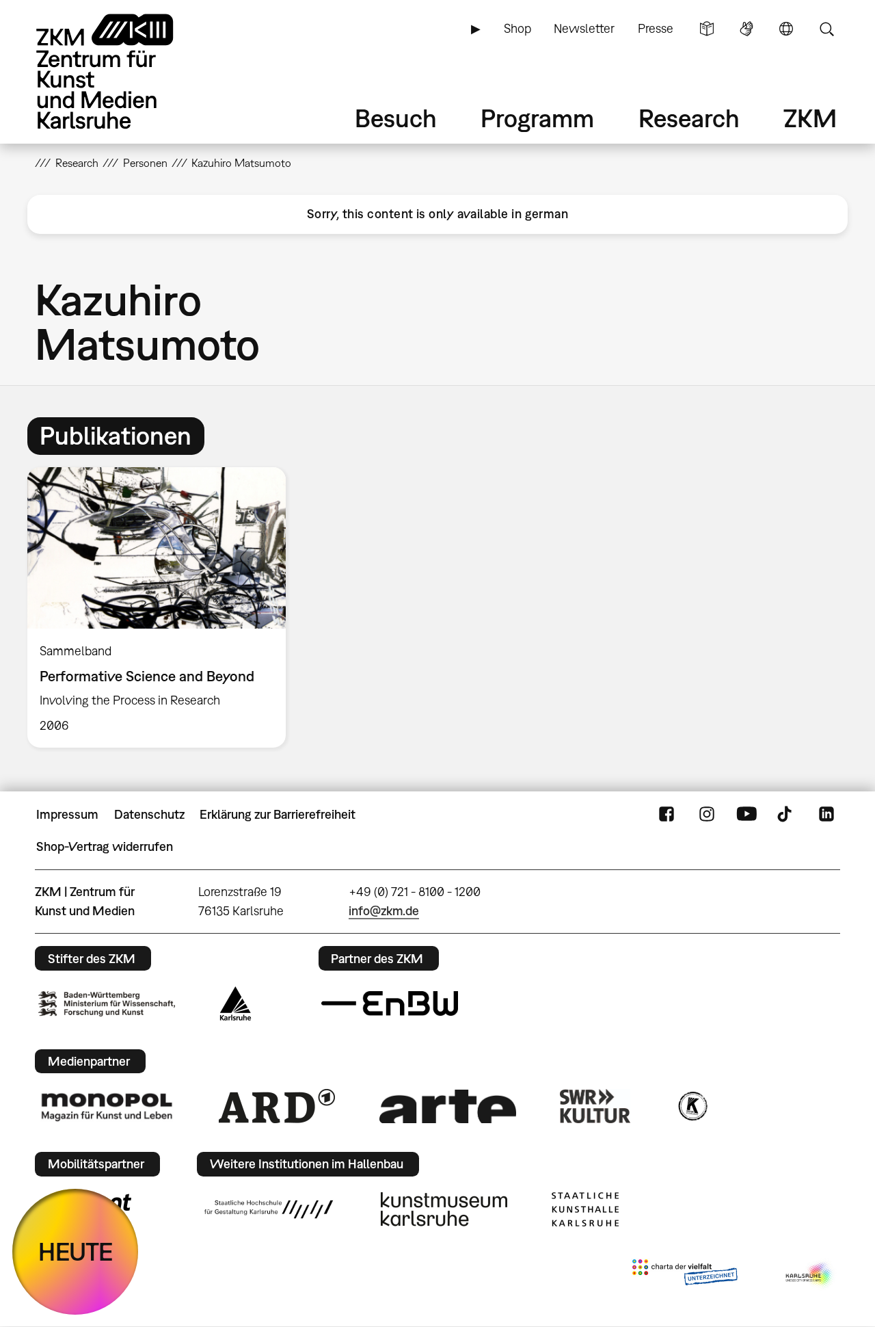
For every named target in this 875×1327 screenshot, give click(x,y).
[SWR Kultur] (595, 1106)
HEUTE (75, 1251)
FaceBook (666, 814)
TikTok (786, 814)
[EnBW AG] (389, 1003)
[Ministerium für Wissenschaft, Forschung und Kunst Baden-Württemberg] (106, 1003)
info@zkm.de (384, 911)
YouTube (746, 814)
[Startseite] (124, 71)
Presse (655, 28)
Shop (517, 28)
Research (689, 118)
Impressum (67, 814)
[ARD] (277, 1106)
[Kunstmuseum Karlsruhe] (444, 1209)
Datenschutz (149, 814)
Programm (537, 118)
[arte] (447, 1106)
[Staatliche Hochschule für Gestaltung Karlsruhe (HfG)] (268, 1209)
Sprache (786, 28)
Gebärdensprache (746, 28)
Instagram (707, 814)
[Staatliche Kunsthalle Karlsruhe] (585, 1209)
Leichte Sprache (707, 28)
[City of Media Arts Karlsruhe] (810, 1275)
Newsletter (584, 28)
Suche (826, 28)
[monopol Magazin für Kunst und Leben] (106, 1106)
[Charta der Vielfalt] (684, 1275)
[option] (162, 607)
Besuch (396, 118)
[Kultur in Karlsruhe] (692, 1106)
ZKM (810, 118)
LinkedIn (826, 814)
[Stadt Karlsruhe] (235, 1003)
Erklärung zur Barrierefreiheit (277, 814)
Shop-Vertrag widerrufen (104, 846)
